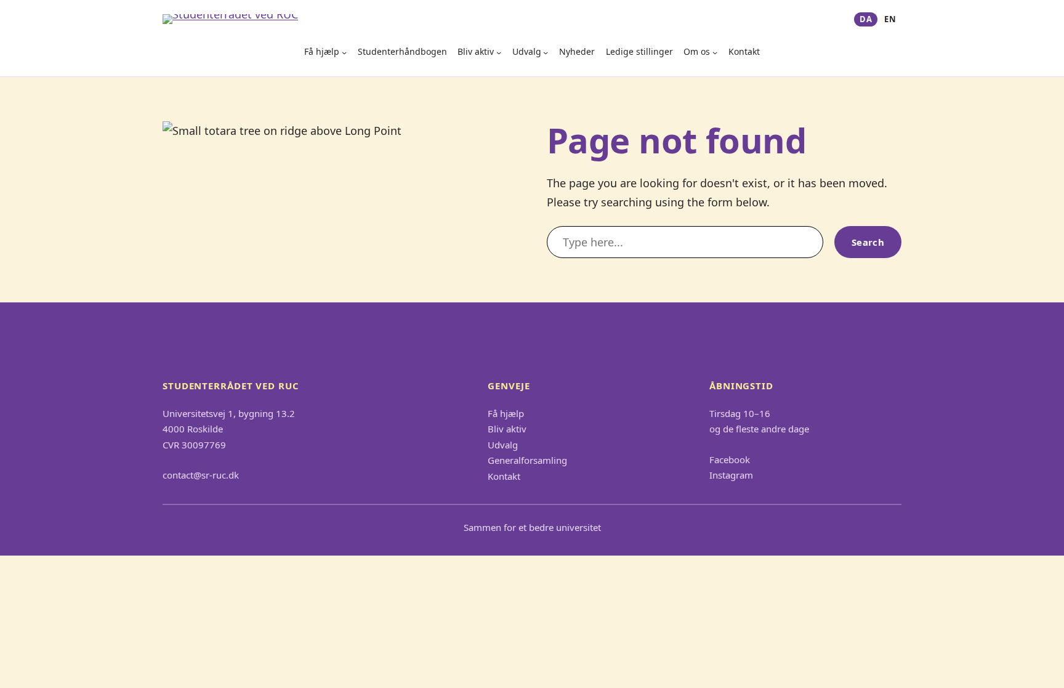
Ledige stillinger (639, 51)
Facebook (729, 459)
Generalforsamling (527, 460)
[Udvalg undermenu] (545, 52)
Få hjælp (321, 51)
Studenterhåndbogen (402, 51)
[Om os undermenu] (714, 52)
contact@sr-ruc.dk (201, 475)
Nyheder (577, 51)
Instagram (731, 475)
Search (868, 242)
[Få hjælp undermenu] (344, 52)
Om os (696, 51)
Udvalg (526, 51)
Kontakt (744, 51)
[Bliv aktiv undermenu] (498, 52)
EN (890, 19)
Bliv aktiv (475, 51)
